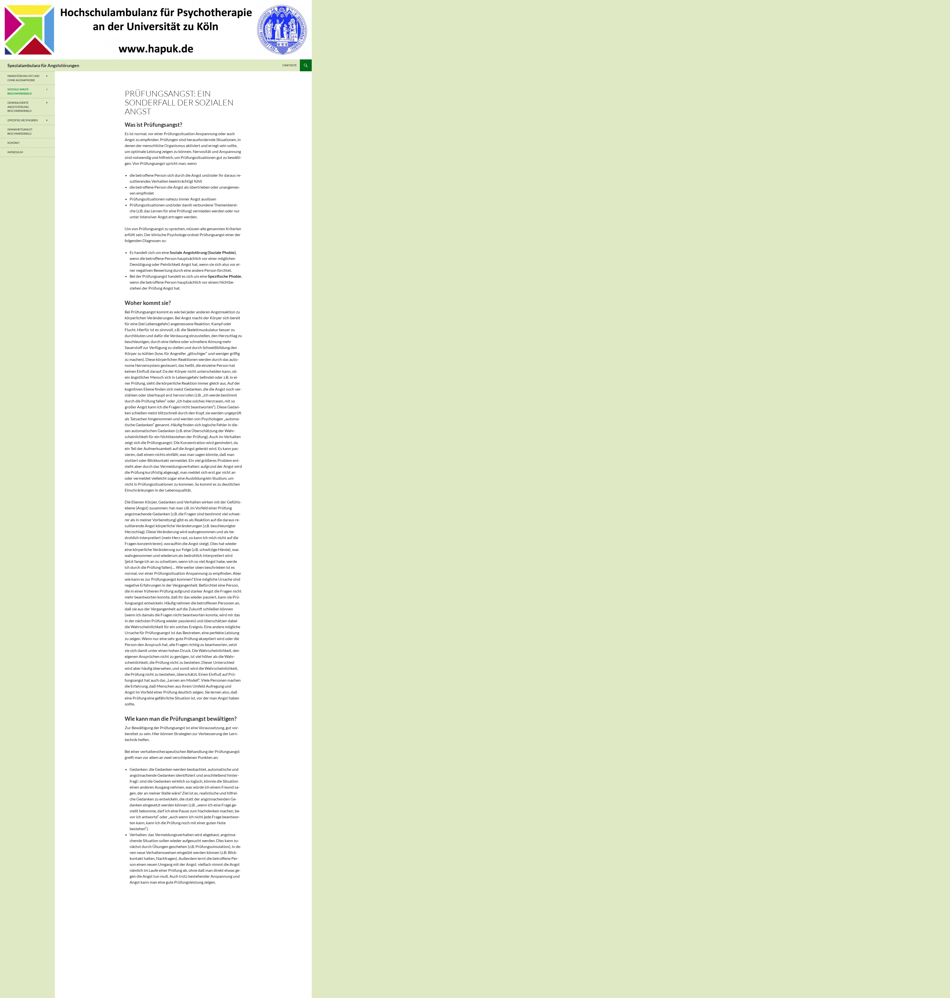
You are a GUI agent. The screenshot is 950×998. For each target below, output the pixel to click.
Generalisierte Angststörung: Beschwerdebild (19, 106)
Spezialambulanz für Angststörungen (43, 65)
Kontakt (13, 142)
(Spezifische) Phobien (22, 120)
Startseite (289, 65)
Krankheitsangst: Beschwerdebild (20, 131)
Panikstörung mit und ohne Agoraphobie (23, 78)
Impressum (15, 152)
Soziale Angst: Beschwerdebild (19, 91)
